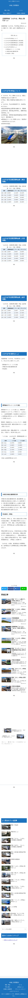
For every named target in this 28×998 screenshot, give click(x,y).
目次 (12, 35)
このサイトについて (14, 991)
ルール (20, 984)
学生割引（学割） (10, 53)
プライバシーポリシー (20, 989)
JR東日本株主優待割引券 (12, 51)
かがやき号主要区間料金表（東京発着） (14, 40)
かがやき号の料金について (11, 38)
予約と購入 (7, 987)
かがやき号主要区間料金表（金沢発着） (14, 44)
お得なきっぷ (20, 987)
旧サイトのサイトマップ (10, 940)
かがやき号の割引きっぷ (11, 47)
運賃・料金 (7, 984)
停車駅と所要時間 (7, 989)
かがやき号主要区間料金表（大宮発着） (14, 42)
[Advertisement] (14, 73)
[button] (25, 929)
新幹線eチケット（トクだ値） (13, 49)
